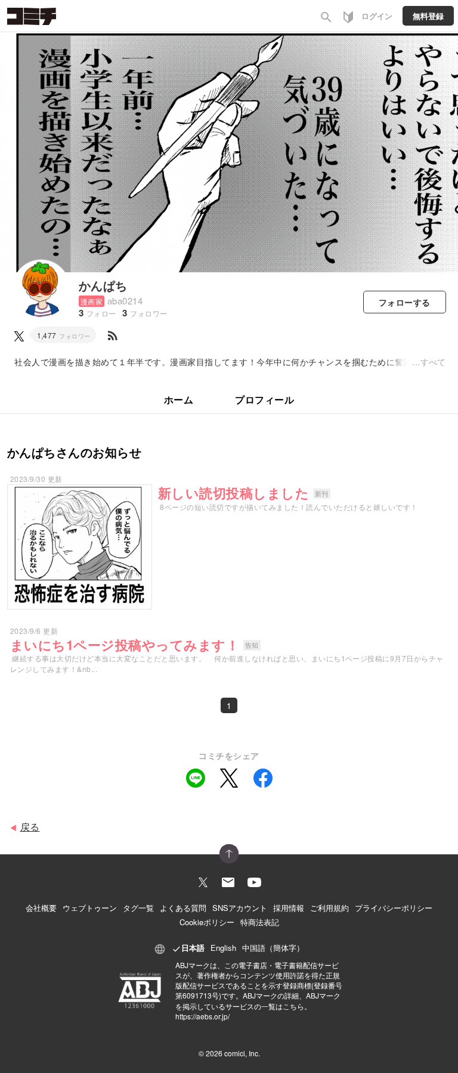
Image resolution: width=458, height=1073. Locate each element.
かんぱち (103, 285)
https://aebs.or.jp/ (202, 1016)
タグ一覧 (138, 907)
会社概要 (41, 907)
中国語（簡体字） (273, 947)
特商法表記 (259, 922)
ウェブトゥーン (90, 907)
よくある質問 (183, 907)
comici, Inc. (242, 1053)
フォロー (405, 302)
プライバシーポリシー (393, 907)
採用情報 (288, 907)
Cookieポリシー (207, 922)
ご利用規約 (329, 907)
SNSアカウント (239, 907)
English (223, 947)
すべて (433, 362)
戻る (30, 826)
